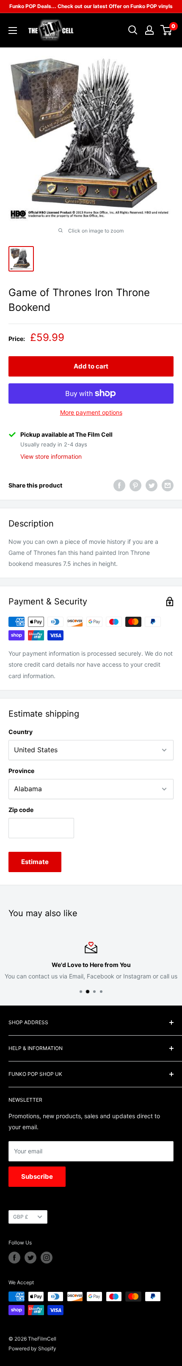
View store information (51, 456)
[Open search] (133, 30)
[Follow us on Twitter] (30, 1257)
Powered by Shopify (32, 1348)
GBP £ (20, 1217)
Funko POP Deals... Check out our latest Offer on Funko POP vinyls (91, 6)
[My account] (149, 30)
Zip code (20, 809)
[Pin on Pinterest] (135, 485)
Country (20, 731)
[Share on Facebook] (119, 485)
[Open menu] (12, 30)
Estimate (35, 862)
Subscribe (37, 1176)
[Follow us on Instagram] (46, 1257)
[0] (166, 30)
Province (21, 770)
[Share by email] (168, 485)
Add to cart (91, 366)
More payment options (91, 412)
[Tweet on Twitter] (151, 485)
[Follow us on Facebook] (14, 1257)
